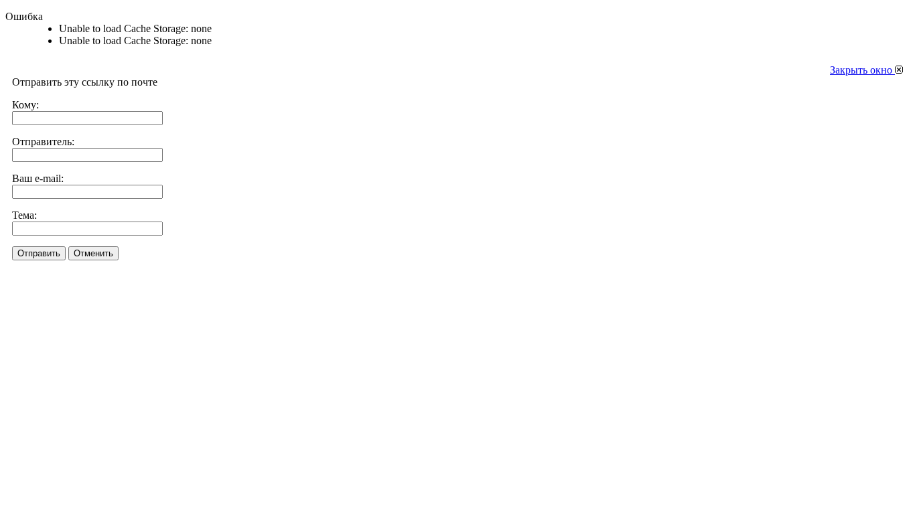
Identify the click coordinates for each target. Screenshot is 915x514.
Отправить (38, 253)
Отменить (93, 253)
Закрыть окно (862, 70)
